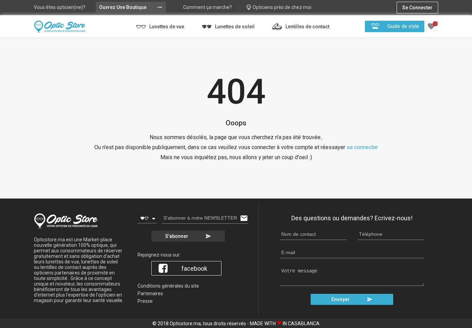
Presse (145, 301)
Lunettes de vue (166, 26)
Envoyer (351, 299)
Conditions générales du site (168, 286)
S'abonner (188, 236)
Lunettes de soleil (234, 26)
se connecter (362, 147)
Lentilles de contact (306, 26)
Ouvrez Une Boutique (130, 7)
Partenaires (150, 293)
